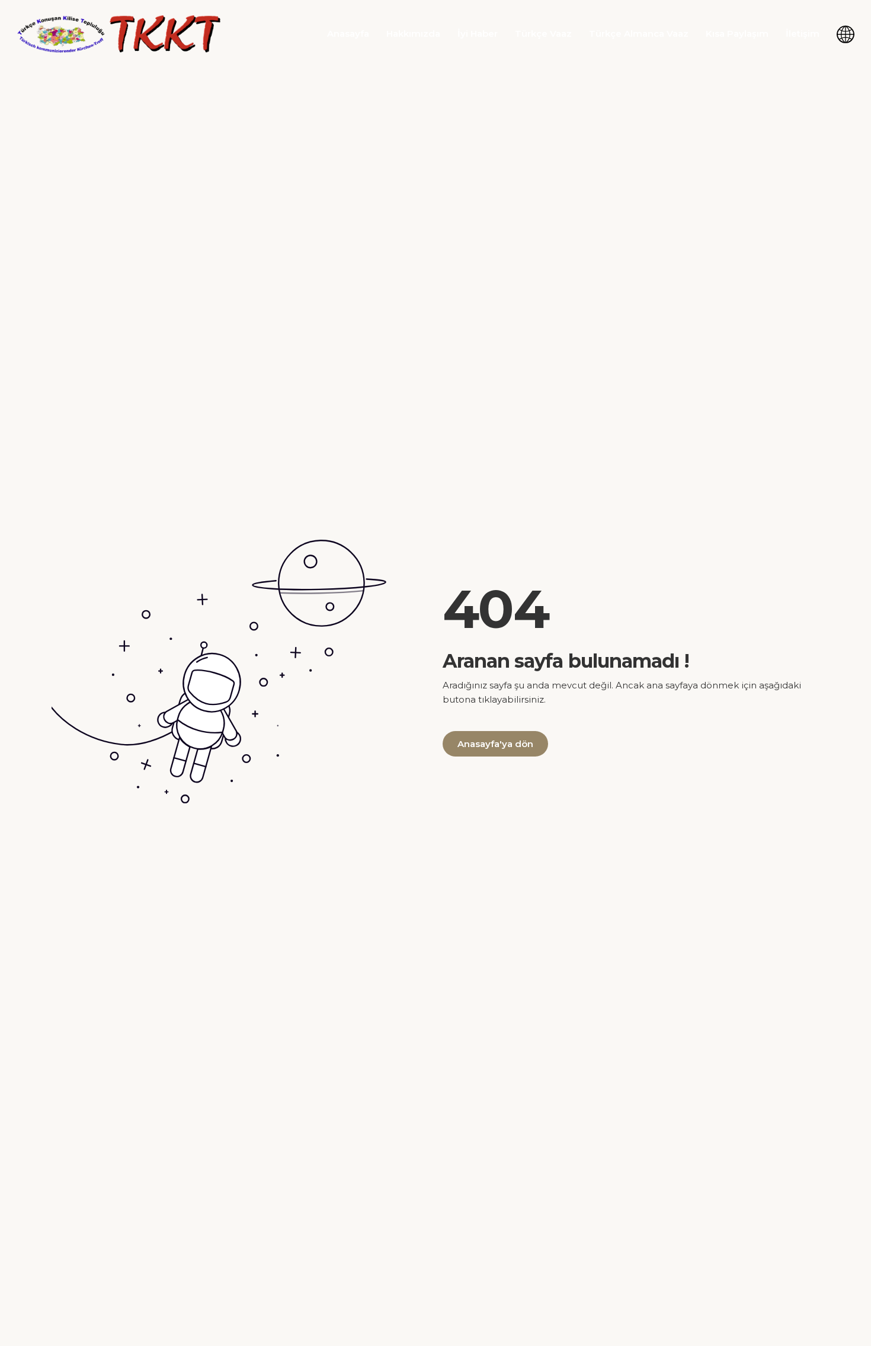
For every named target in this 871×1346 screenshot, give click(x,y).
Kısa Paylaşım (737, 33)
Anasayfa (348, 33)
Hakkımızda (413, 33)
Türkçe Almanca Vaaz (639, 33)
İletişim (802, 33)
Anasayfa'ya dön (495, 743)
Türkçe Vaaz (543, 33)
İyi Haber (477, 33)
